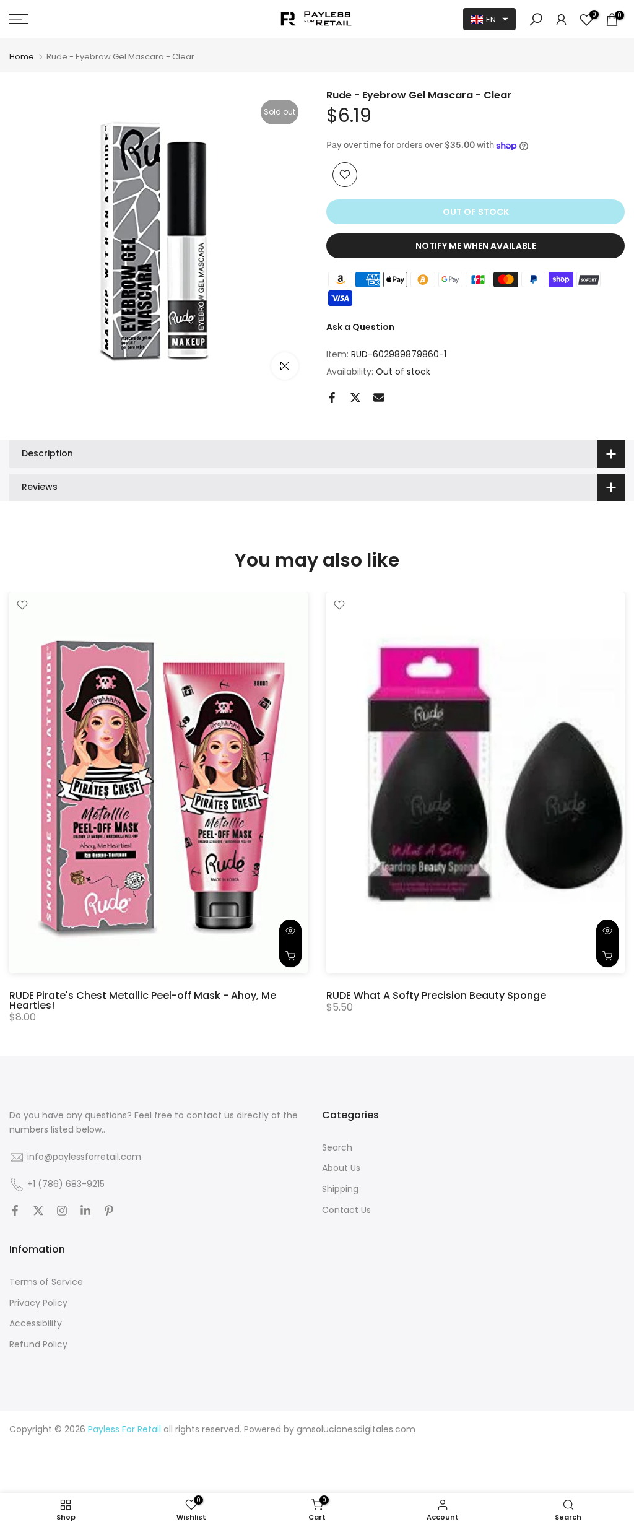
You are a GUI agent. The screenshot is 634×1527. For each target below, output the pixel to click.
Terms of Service (46, 1282)
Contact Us (346, 1210)
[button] (489, 19)
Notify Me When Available (475, 246)
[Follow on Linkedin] (85, 1211)
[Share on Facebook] (331, 397)
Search (337, 1148)
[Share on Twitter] (355, 397)
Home (21, 57)
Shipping (340, 1189)
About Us (341, 1168)
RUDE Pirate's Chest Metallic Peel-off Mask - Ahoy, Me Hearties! (142, 1000)
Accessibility (35, 1323)
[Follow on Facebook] (14, 1211)
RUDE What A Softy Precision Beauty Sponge (436, 995)
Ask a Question (360, 327)
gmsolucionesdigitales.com (356, 1429)
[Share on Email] (378, 397)
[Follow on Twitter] (38, 1211)
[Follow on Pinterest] (109, 1211)
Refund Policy (38, 1345)
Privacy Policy (38, 1303)
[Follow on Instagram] (61, 1211)
